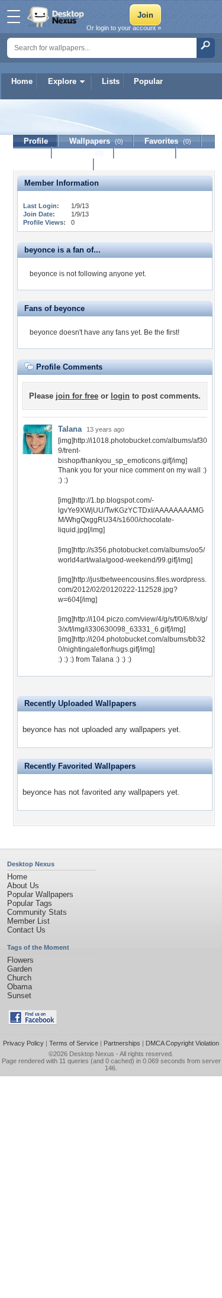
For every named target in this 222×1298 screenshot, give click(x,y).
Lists (111, 81)
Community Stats (37, 912)
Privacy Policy (23, 1043)
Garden (19, 968)
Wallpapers (96, 141)
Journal (83, 152)
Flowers (20, 960)
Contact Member (53, 164)
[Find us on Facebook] (32, 1022)
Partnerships (122, 1043)
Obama (19, 986)
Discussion (145, 152)
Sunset (19, 995)
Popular (148, 81)
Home (22, 81)
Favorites (167, 141)
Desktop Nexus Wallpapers (56, 16)
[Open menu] (13, 16)
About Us (23, 885)
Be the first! (161, 332)
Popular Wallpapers (40, 894)
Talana (70, 429)
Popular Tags (29, 903)
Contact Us (26, 929)
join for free (77, 395)
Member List (28, 921)
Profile (36, 141)
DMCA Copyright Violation (182, 1043)
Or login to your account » (123, 27)
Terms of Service (73, 1043)
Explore (62, 81)
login (120, 395)
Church (19, 977)
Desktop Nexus (91, 1053)
